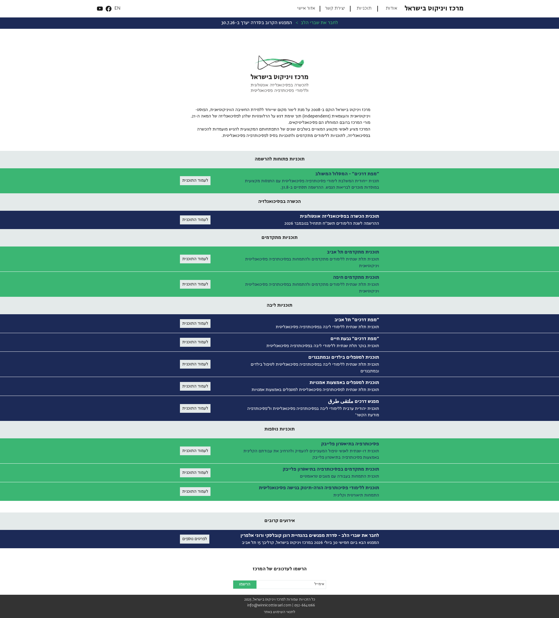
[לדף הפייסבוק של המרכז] (108, 8)
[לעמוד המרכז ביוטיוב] (99, 8)
